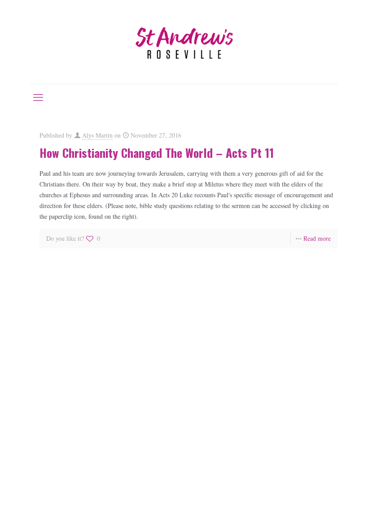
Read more (317, 238)
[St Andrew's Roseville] (184, 42)
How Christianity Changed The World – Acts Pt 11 (156, 152)
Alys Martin (97, 135)
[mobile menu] (38, 96)
